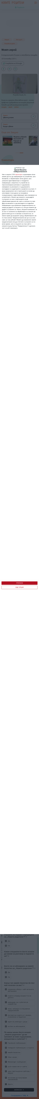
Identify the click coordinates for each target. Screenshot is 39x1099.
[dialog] (19, 549)
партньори (18, 174)
